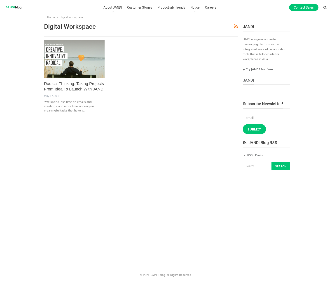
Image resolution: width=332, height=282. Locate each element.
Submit (254, 129)
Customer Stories (139, 7)
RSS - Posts (255, 155)
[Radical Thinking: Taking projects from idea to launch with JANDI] (74, 59)
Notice (195, 7)
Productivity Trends (171, 7)
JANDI (248, 80)
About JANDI (112, 7)
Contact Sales (304, 7)
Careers (210, 7)
